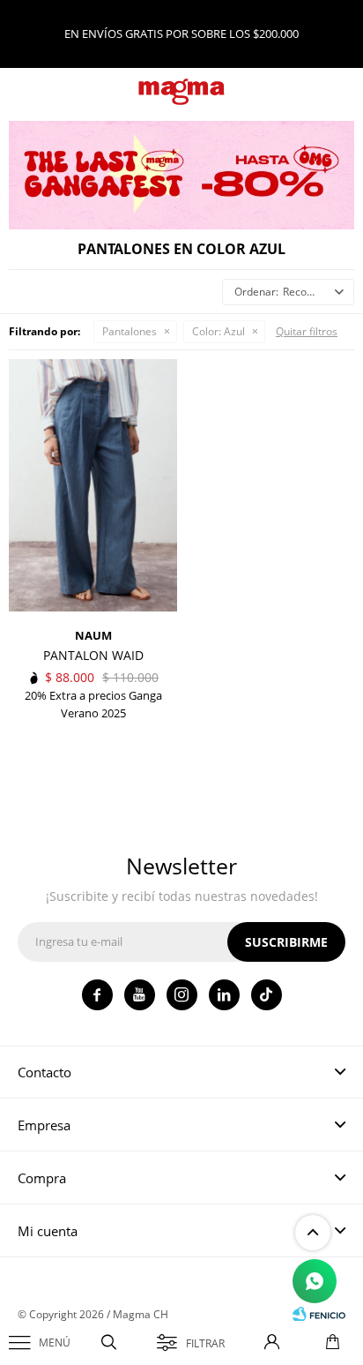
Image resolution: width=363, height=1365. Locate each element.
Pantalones (129, 331)
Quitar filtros (306, 331)
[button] (109, 1343)
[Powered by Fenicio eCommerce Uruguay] (319, 1314)
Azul (218, 331)
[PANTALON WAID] (93, 485)
